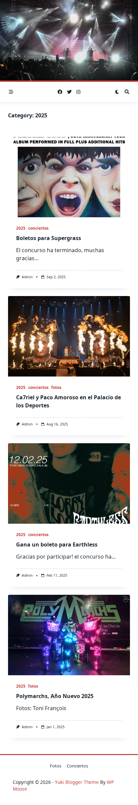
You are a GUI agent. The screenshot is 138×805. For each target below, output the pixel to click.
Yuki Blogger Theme (77, 782)
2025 (20, 228)
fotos (56, 387)
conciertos (38, 228)
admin (27, 277)
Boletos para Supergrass (48, 238)
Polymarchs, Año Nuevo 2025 (54, 696)
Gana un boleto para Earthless (56, 544)
